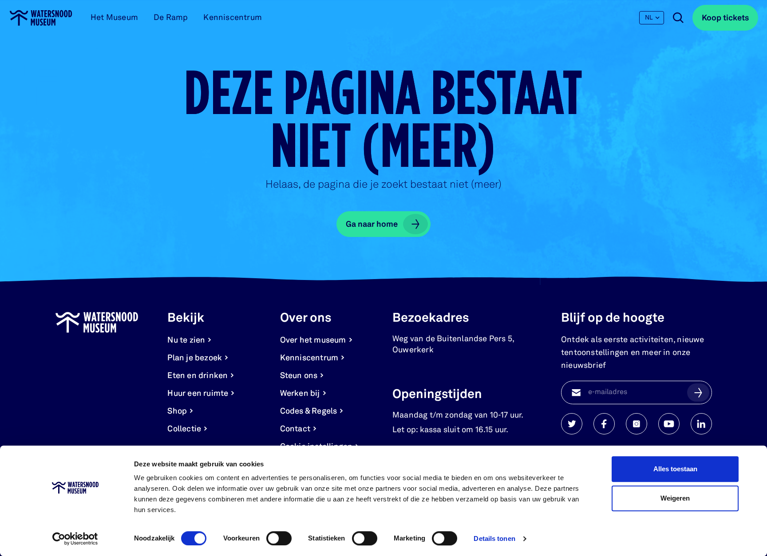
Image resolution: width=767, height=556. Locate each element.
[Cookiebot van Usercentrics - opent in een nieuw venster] (75, 538)
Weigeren (675, 498)
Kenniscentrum (232, 18)
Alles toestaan (675, 469)
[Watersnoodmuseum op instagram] (636, 423)
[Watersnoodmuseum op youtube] (669, 423)
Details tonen (494, 538)
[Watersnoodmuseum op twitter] (571, 423)
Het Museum (114, 18)
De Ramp (171, 18)
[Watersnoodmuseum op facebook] (604, 423)
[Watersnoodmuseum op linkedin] (701, 423)
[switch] (279, 538)
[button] (698, 392)
